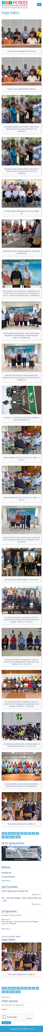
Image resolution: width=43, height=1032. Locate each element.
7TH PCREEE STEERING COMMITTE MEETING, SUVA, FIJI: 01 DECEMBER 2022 (21, 212)
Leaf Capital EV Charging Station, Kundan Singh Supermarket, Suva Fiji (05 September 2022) (21, 418)
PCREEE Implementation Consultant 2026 (15, 891)
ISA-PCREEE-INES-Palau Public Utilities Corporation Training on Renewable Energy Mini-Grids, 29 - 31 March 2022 (21, 745)
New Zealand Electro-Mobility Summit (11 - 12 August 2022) (22, 580)
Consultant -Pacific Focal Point (12, 915)
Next (12, 837)
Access (31, 1029)
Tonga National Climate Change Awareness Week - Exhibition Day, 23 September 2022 (21, 252)
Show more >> (6, 997)
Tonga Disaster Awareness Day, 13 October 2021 (21, 824)
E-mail (4, 1009)
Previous (12, 833)
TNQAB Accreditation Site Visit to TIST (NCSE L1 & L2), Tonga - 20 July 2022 (21, 458)
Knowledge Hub (6, 872)
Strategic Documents (8, 876)
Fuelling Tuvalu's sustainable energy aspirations (21, 51)
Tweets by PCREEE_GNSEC (11, 936)
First (4, 833)
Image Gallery (6, 880)
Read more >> (36, 894)
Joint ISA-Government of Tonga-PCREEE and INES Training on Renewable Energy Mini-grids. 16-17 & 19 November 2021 (21, 785)
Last (18, 837)
